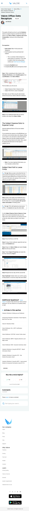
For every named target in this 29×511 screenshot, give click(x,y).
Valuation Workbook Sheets (7, 12)
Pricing (3, 453)
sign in (7, 397)
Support (4, 443)
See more (5, 368)
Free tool (4, 457)
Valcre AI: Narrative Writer (8, 323)
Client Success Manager (19, 61)
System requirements (7, 481)
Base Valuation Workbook (7, 10)
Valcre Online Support (6, 9)
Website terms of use (7, 484)
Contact (4, 464)
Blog (3, 433)
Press (3, 436)
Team (3, 429)
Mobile (3, 460)
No (21, 379)
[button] (1, 3)
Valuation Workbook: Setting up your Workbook (13, 313)
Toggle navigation (8, 28)
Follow (17, 18)
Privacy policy (5, 470)
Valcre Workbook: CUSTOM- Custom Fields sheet (14, 334)
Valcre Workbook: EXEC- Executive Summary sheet (14, 345)
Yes (9, 379)
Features (4, 450)
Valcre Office (17, 9)
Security (4, 477)
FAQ (3, 440)
